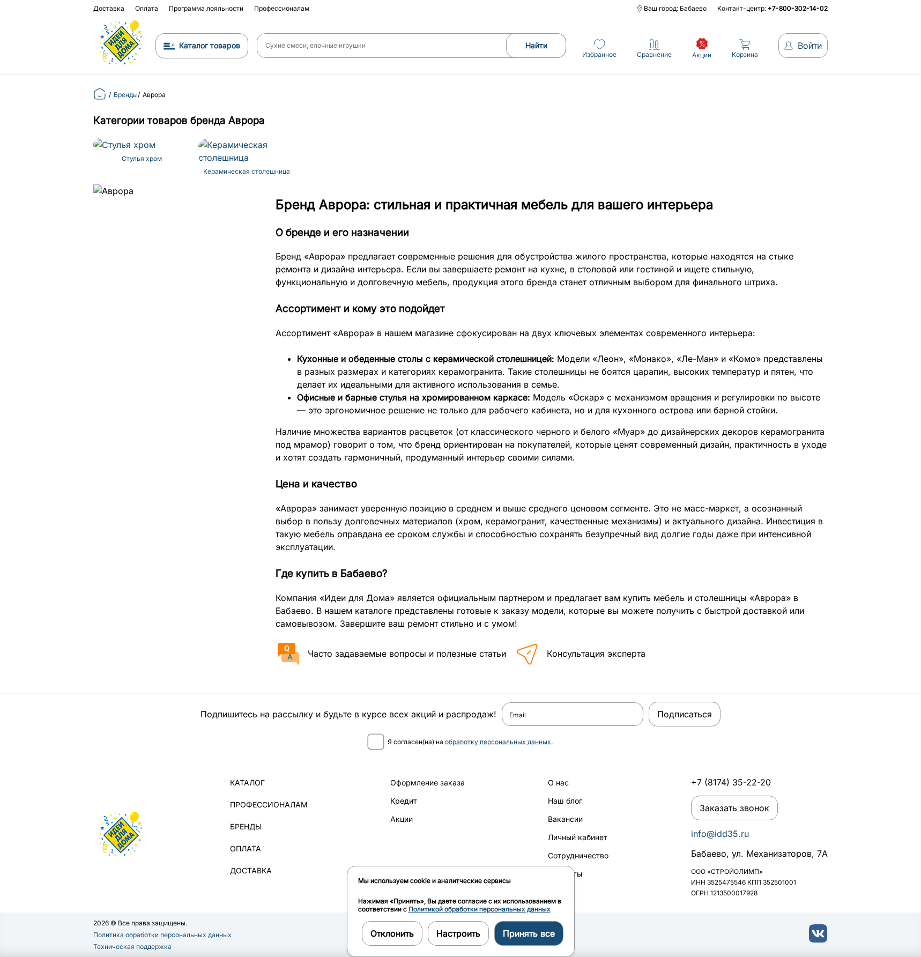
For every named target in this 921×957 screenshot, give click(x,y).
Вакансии (565, 819)
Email (517, 715)
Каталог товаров (209, 45)
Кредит (403, 800)
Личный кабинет (577, 837)
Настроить (458, 933)
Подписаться (684, 714)
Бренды (246, 826)
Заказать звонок (734, 808)
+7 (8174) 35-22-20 (731, 782)
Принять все (529, 933)
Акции (401, 819)
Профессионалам (281, 8)
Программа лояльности (206, 8)
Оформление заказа (427, 782)
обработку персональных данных (498, 742)
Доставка (108, 8)
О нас (558, 782)
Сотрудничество (578, 855)
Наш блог (565, 800)
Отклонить (392, 933)
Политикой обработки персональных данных (479, 909)
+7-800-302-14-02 (798, 8)
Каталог (247, 782)
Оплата (146, 8)
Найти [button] (536, 45)
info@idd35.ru (720, 833)
